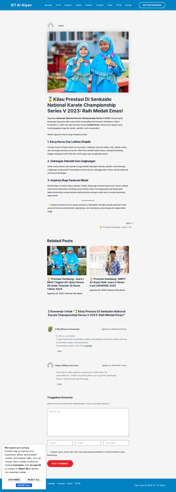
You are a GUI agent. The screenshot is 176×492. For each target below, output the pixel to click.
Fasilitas (88, 5)
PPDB (118, 5)
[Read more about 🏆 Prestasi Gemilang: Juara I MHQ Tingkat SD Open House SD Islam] (66, 260)
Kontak (128, 5)
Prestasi (99, 5)
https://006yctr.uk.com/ (66, 365)
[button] (152, 5)
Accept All (24, 485)
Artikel (78, 5)
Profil (58, 5)
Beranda (48, 5)
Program (68, 5)
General (68, 293)
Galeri (109, 5)
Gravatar (88, 345)
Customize (14, 479)
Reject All (34, 479)
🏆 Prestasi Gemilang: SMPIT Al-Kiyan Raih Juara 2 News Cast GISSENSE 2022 (108, 282)
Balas (59, 351)
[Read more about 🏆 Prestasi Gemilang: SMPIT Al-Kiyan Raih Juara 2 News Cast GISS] (109, 260)
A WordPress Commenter (67, 329)
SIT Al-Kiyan (21, 5)
